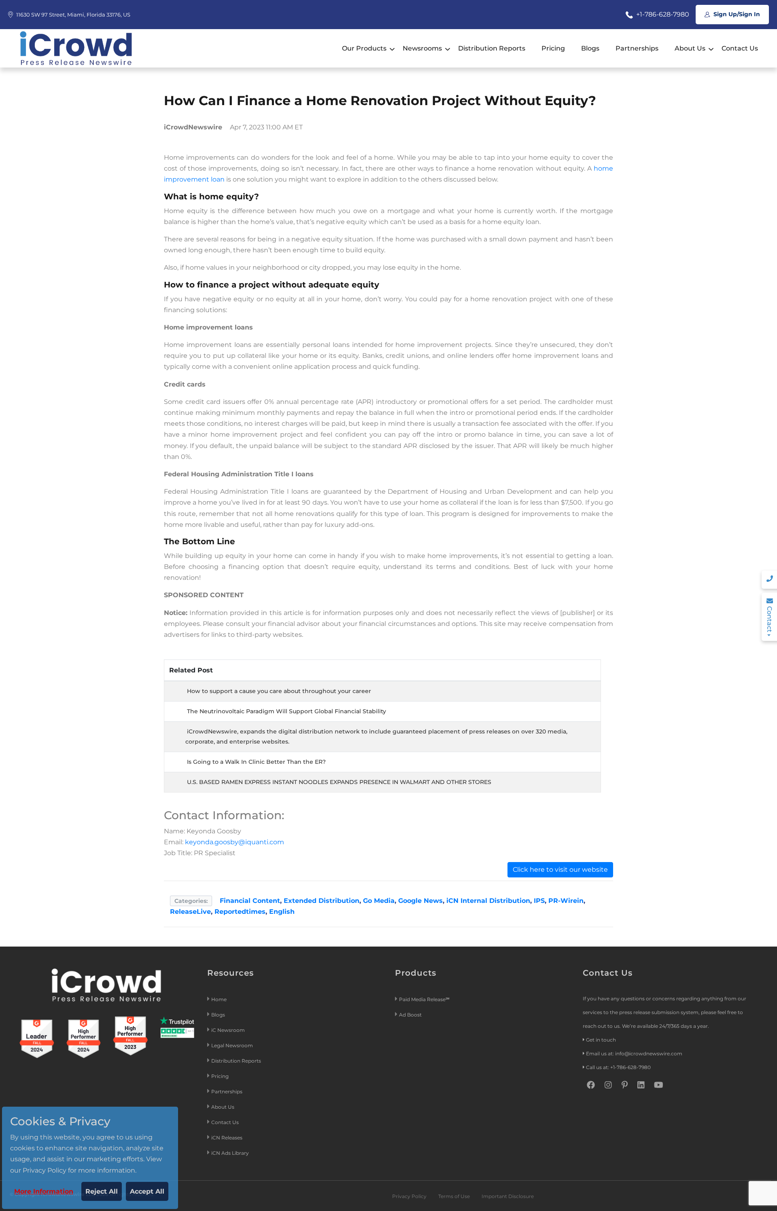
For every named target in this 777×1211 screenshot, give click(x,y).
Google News (420, 901)
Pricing (553, 48)
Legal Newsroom (232, 1045)
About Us (690, 48)
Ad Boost (410, 1015)
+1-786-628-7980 (662, 14)
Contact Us (740, 48)
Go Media (379, 901)
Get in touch (601, 1040)
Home (219, 999)
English (282, 911)
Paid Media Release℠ (424, 999)
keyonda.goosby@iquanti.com (234, 842)
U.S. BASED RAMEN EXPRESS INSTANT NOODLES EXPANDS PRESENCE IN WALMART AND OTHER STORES (339, 782)
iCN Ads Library (230, 1153)
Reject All (101, 1191)
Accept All (147, 1191)
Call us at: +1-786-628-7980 (618, 1067)
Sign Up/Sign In (736, 14)
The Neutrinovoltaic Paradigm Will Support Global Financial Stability (286, 711)
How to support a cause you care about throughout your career (279, 691)
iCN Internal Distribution (488, 901)
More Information (43, 1191)
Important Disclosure (508, 1196)
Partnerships (637, 48)
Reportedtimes (239, 911)
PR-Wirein (566, 901)
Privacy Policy (409, 1196)
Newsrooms (422, 48)
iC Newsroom (228, 1030)
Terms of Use (454, 1196)
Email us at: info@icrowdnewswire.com (634, 1053)
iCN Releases (226, 1138)
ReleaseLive (190, 911)
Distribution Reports (491, 48)
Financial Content (250, 901)
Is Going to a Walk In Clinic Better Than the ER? (256, 761)
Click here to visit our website (560, 869)
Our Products (364, 48)
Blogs (590, 48)
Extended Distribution (321, 901)
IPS (539, 901)
